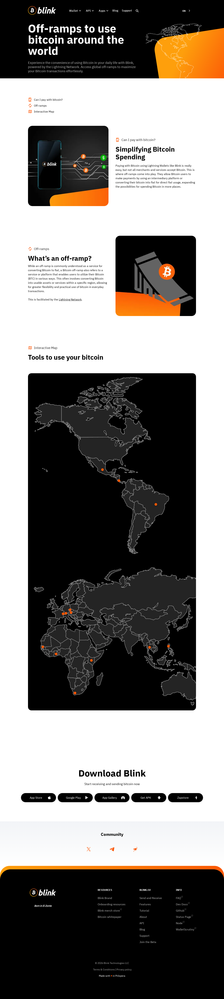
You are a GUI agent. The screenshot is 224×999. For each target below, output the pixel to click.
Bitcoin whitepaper (109, 916)
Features (145, 904)
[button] (74, 11)
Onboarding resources (111, 904)
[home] (42, 10)
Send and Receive (150, 898)
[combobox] (186, 11)
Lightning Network (70, 299)
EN (184, 10)
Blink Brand (105, 898)
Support (127, 10)
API (141, 923)
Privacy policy (124, 969)
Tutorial (144, 910)
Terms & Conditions (104, 969)
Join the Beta (147, 942)
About (143, 916)
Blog (115, 10)
